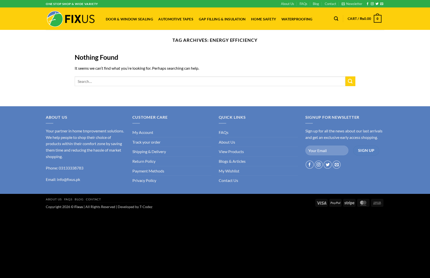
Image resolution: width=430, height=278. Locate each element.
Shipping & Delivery (149, 151)
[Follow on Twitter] (377, 4)
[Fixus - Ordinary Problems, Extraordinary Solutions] (71, 18)
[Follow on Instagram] (372, 4)
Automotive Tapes (175, 19)
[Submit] (350, 81)
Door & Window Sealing (129, 19)
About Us (287, 4)
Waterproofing (297, 19)
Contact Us (228, 180)
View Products (231, 151)
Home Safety (263, 19)
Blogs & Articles (232, 161)
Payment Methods (148, 170)
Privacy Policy (144, 180)
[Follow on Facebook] (367, 4)
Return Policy (144, 161)
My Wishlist (229, 170)
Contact (330, 4)
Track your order (146, 142)
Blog (316, 4)
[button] (352, 3)
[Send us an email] (381, 4)
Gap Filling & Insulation (222, 19)
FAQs (303, 4)
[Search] (336, 18)
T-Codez (146, 207)
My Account (142, 132)
